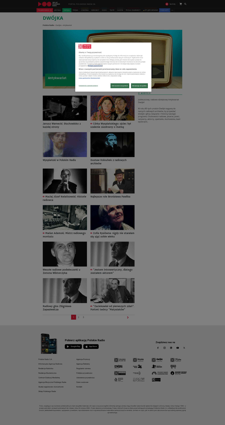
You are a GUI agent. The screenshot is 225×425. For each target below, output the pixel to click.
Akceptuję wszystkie (139, 86)
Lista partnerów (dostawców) (89, 78)
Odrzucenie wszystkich (120, 86)
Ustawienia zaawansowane (88, 85)
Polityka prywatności (95, 66)
